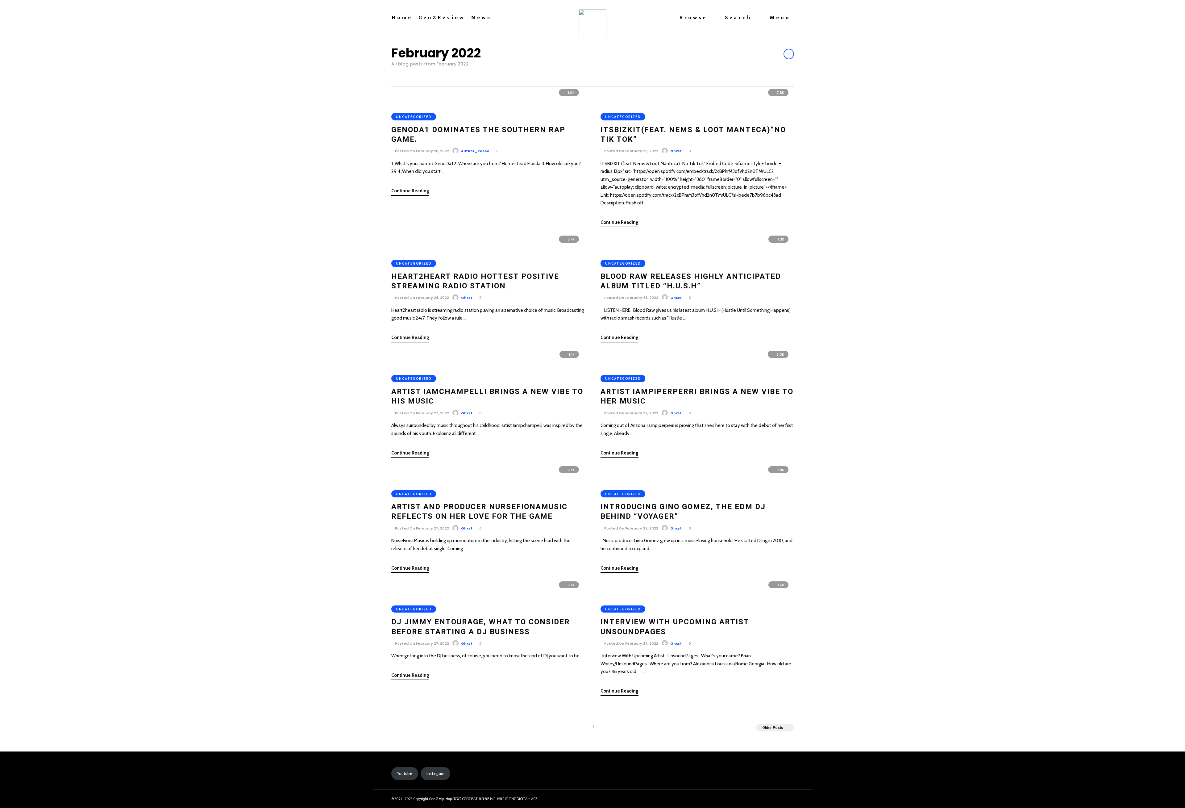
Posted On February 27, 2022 (421, 413)
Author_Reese (475, 151)
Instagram (435, 773)
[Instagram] (775, 799)
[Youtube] (786, 799)
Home (401, 18)
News (481, 18)
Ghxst (676, 151)
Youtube (404, 773)
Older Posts (772, 728)
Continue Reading (410, 191)
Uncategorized (413, 117)
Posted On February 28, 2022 (421, 151)
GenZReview (441, 18)
